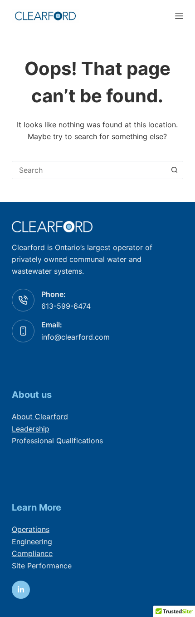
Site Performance (42, 565)
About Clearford (40, 416)
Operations (30, 529)
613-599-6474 (66, 306)
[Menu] (179, 16)
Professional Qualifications (57, 440)
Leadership (30, 428)
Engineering (32, 541)
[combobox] (89, 170)
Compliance (32, 553)
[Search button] (174, 170)
